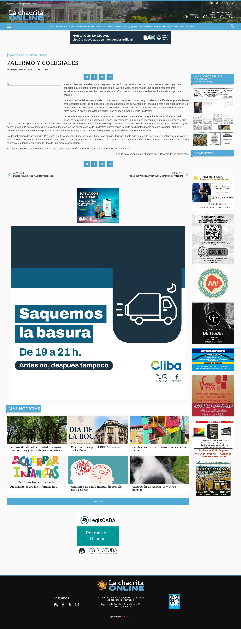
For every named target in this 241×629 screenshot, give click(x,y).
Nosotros (190, 26)
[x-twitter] (227, 3)
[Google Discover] (217, 3)
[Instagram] (233, 3)
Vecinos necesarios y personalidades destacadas (161, 26)
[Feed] (211, 3)
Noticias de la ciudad (65, 26)
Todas (50, 26)
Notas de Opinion (105, 26)
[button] (87, 77)
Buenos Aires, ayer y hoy (126, 26)
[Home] (120, 585)
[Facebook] (222, 3)
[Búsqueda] (232, 26)
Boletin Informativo (85, 26)
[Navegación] (9, 26)
